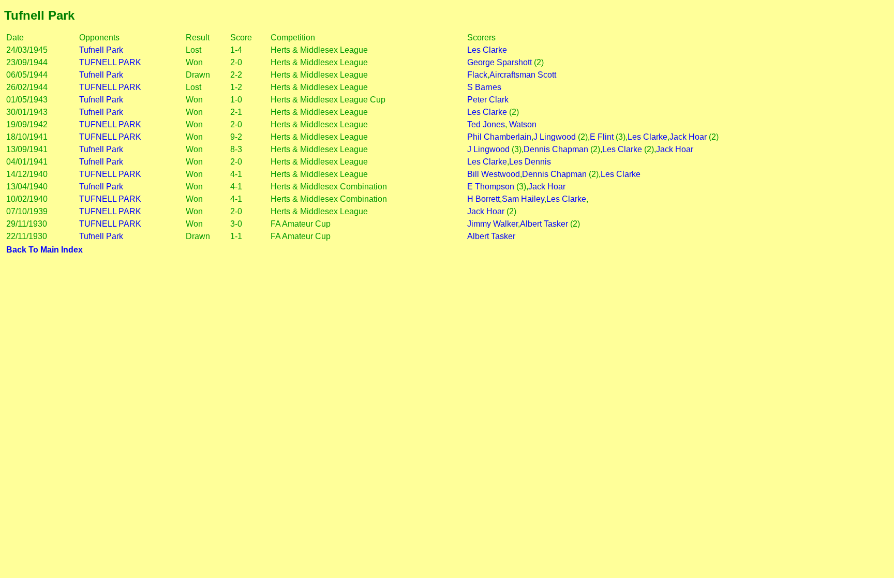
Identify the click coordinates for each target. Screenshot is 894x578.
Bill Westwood (493, 174)
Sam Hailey (523, 199)
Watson (522, 124)
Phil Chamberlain (499, 136)
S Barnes (484, 87)
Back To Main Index (44, 249)
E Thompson (490, 186)
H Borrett (483, 199)
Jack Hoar (688, 136)
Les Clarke (487, 50)
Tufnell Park (101, 50)
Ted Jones (486, 124)
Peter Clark (488, 99)
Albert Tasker (544, 223)
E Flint (602, 136)
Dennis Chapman (556, 149)
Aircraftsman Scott (522, 74)
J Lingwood (554, 136)
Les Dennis (530, 161)
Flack (477, 74)
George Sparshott (499, 62)
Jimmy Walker (492, 223)
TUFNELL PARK (110, 62)
